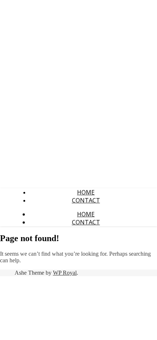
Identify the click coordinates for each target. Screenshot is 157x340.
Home (86, 192)
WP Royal (65, 273)
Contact (86, 200)
